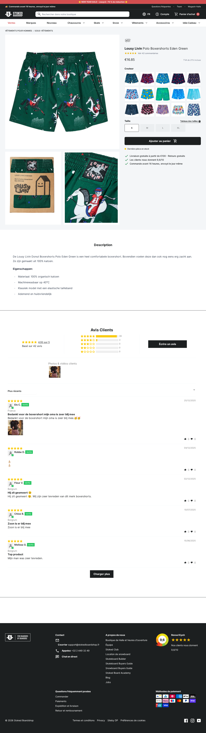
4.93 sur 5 (44, 342)
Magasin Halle (194, 6)
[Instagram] (192, 720)
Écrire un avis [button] (167, 344)
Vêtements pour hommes (18, 30)
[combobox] (82, 14)
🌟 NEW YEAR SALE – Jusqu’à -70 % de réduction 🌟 (103, 2)
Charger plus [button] (102, 574)
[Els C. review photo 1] (15, 427)
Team (179, 6)
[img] (15, 401)
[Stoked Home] (14, 14)
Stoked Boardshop (24, 720)
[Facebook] (186, 720)
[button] (88, 336)
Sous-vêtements (44, 30)
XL (178, 128)
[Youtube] (199, 720)
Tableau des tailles (189, 121)
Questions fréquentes (161, 6)
